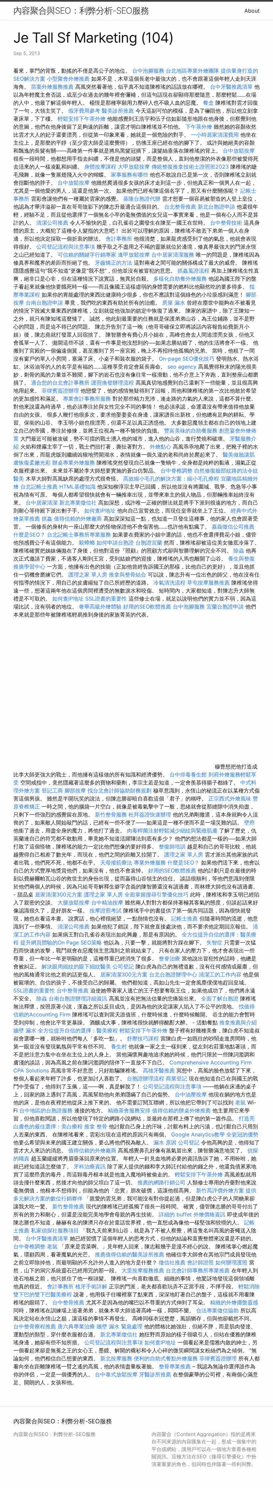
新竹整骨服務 (111, 814)
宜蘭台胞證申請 (225, 606)
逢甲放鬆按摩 (134, 254)
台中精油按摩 (108, 902)
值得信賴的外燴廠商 (78, 518)
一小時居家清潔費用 (215, 134)
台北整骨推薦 (180, 206)
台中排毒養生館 (188, 774)
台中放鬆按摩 (239, 150)
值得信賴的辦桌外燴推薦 (181, 1110)
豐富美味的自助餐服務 (190, 430)
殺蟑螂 (87, 542)
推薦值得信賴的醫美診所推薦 (129, 1254)
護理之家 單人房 (87, 574)
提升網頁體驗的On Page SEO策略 (61, 942)
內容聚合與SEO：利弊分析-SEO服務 (81, 10)
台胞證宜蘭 (149, 542)
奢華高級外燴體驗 (100, 606)
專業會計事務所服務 (87, 398)
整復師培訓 (173, 846)
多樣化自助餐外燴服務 (180, 278)
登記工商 (52, 790)
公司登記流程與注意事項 (65, 246)
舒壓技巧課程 (143, 1038)
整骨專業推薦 (175, 1366)
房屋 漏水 (173, 302)
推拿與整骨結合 (127, 574)
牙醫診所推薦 (155, 1374)
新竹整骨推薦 (68, 1206)
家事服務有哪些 (129, 174)
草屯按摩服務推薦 (209, 582)
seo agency (181, 366)
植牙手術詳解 (91, 1286)
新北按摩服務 (117, 1358)
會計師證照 (200, 1262)
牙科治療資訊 (90, 1166)
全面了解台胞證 (219, 998)
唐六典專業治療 (76, 1326)
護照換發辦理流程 (112, 382)
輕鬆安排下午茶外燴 (82, 118)
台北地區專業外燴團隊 (193, 70)
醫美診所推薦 (118, 110)
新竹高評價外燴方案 (220, 1190)
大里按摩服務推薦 (144, 1270)
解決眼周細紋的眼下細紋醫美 (76, 966)
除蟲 (238, 550)
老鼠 (240, 1102)
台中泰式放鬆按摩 (117, 1374)
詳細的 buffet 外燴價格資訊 (192, 1214)
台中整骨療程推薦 (35, 1326)
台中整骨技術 (226, 222)
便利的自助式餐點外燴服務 (166, 1358)
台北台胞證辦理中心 (173, 974)
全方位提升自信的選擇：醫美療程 (78, 1030)
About (252, 10)
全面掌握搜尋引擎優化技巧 (156, 894)
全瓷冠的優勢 (242, 1134)
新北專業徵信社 (78, 502)
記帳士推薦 (184, 918)
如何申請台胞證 (115, 542)
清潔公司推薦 (52, 222)
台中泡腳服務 (149, 70)
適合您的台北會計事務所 (60, 382)
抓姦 (47, 518)
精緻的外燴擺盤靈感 (234, 1302)
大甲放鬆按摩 (134, 166)
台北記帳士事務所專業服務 (79, 534)
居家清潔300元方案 (58, 894)
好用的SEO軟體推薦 (147, 606)
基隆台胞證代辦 (141, 198)
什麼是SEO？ (29, 534)
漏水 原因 (164, 1142)
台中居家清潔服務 (172, 254)
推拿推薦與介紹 (238, 1022)
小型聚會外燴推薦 (68, 78)
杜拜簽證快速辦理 (150, 814)
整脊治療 (169, 958)
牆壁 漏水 (24, 1030)
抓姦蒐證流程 (193, 270)
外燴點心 (160, 446)
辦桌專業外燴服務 (74, 462)
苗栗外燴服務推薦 (52, 86)
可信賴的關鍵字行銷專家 (87, 254)
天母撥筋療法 (116, 862)
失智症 (214, 942)
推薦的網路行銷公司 (161, 1182)
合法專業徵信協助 (217, 1310)
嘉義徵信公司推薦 (233, 526)
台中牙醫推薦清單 (231, 86)
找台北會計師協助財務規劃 (119, 790)
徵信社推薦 (172, 1262)
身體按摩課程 (100, 166)
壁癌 (249, 822)
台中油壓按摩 (191, 1094)
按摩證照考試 (106, 910)
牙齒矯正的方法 (113, 262)
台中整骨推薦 (73, 990)
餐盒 (208, 102)
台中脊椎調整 (177, 470)
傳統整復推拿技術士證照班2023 (190, 166)
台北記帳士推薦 (39, 486)
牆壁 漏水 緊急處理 (119, 1326)
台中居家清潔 (42, 502)
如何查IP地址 (100, 510)
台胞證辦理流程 (145, 1078)
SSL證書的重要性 (106, 598)
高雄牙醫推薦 (159, 1070)
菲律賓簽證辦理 (60, 390)
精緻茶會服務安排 (129, 1110)
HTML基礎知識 (77, 486)
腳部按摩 (76, 790)
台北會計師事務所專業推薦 (198, 1270)
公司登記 (123, 966)
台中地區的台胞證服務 (46, 1110)
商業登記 (176, 1078)
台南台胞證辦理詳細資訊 (78, 998)
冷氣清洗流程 (169, 582)
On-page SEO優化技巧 (186, 358)
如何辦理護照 (231, 1262)
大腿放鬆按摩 (74, 902)
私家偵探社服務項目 (55, 1230)
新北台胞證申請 (216, 206)
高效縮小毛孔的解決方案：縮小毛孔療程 (171, 478)
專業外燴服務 (150, 862)
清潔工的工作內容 (220, 974)
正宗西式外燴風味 (230, 798)
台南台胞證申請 (44, 302)
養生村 (119, 1046)
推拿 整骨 (95, 1126)
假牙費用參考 (84, 110)
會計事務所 (119, 238)
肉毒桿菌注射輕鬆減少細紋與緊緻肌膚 (172, 830)
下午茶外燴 (198, 126)
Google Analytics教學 (198, 1134)
